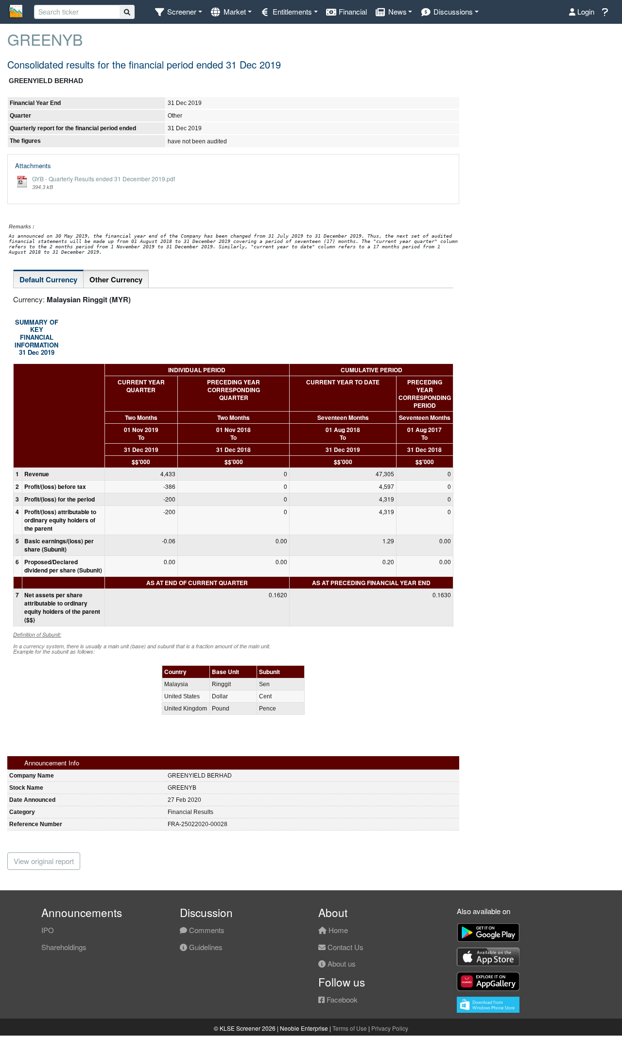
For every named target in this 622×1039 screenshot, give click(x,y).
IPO (47, 930)
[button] (178, 11)
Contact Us (344, 947)
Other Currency (115, 279)
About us (341, 963)
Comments (206, 930)
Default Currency (48, 279)
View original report (44, 861)
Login (584, 11)
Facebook (341, 999)
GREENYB (45, 39)
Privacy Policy (389, 1028)
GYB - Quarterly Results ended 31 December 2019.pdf (103, 178)
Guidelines (205, 947)
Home (337, 930)
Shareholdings (63, 947)
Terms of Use (349, 1028)
